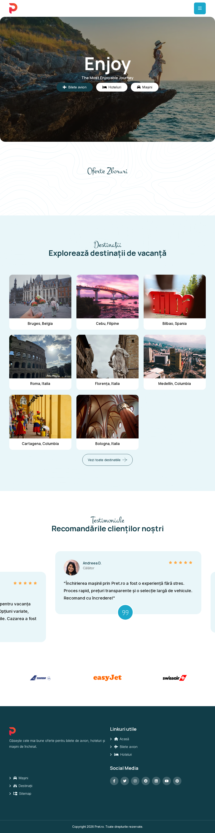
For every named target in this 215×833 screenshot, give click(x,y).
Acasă (124, 739)
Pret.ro (99, 826)
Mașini (22, 778)
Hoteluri (125, 754)
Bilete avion (128, 747)
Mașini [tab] (147, 87)
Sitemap (24, 793)
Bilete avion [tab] (77, 87)
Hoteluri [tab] (114, 87)
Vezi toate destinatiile (104, 460)
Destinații (24, 786)
